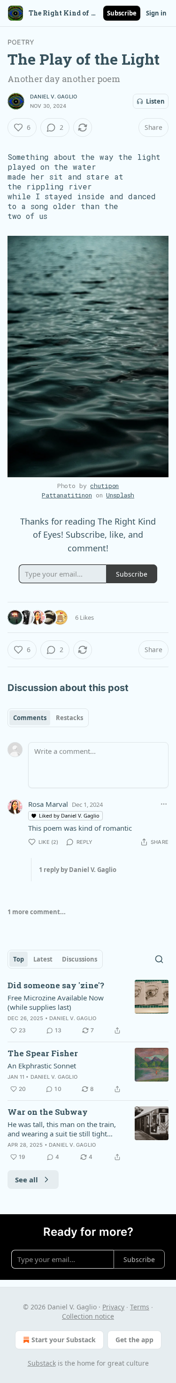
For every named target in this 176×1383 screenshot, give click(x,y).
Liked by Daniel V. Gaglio (69, 815)
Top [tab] (18, 959)
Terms (139, 1306)
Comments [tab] (29, 718)
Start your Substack (63, 1339)
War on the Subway (48, 1111)
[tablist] (48, 717)
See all (26, 1179)
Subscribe (122, 13)
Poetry (21, 42)
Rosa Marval (48, 804)
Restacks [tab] (69, 718)
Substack (42, 1363)
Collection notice (88, 1316)
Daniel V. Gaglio (53, 96)
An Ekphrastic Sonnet (42, 1065)
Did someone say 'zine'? (56, 985)
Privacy (113, 1306)
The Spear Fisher (43, 1053)
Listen (155, 101)
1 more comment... (37, 912)
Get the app (134, 1339)
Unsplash (120, 495)
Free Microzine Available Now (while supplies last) (56, 1002)
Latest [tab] (43, 959)
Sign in (156, 13)
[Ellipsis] (163, 804)
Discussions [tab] (79, 959)
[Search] (159, 959)
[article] (88, 1008)
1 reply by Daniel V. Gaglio (77, 869)
